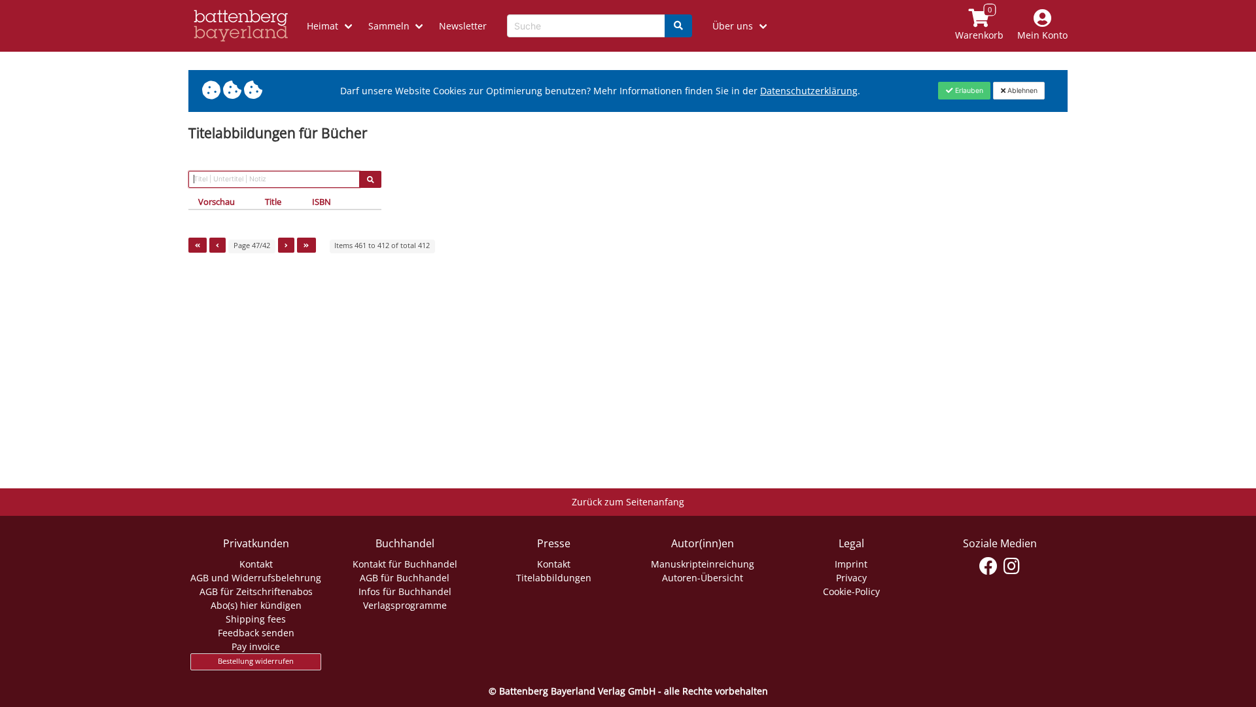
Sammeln (389, 26)
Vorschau (216, 202)
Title (273, 202)
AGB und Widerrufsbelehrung (255, 577)
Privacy (851, 577)
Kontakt (256, 564)
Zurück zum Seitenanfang (628, 502)
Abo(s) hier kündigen (256, 605)
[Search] (678, 25)
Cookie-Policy (851, 591)
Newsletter (463, 26)
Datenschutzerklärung (809, 90)
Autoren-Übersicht (702, 577)
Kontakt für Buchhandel (405, 564)
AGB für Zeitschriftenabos (256, 591)
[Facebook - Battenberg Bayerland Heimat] (988, 566)
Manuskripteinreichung (702, 564)
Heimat (322, 26)
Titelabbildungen (553, 577)
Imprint (851, 564)
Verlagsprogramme (405, 605)
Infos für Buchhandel (404, 591)
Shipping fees (256, 619)
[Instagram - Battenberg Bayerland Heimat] (1011, 566)
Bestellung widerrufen (256, 661)
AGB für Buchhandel (404, 577)
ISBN (321, 202)
